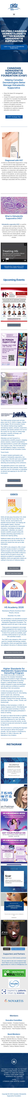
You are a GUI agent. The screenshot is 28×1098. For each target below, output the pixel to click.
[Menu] (14, 14)
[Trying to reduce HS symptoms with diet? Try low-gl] (14, 770)
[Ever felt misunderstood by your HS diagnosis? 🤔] (14, 906)
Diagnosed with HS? (14, 160)
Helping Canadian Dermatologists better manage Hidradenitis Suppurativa (14, 36)
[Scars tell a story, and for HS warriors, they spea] (14, 879)
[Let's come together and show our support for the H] (14, 852)
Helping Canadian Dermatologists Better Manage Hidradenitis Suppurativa (14, 84)
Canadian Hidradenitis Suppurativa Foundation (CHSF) (14, 72)
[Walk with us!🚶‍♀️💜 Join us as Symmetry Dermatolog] (14, 825)
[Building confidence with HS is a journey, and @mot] (14, 933)
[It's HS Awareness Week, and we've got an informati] (14, 798)
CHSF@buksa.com (21, 964)
